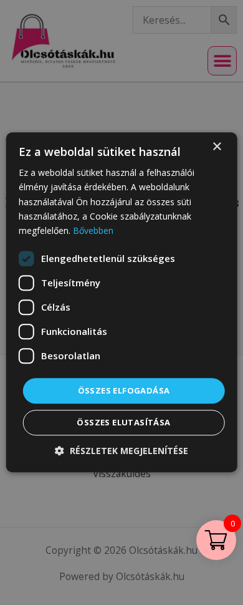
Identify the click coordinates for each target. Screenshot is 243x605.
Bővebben (93, 230)
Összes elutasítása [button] (123, 422)
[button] (121, 451)
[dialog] (121, 302)
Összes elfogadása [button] (124, 390)
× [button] (216, 147)
